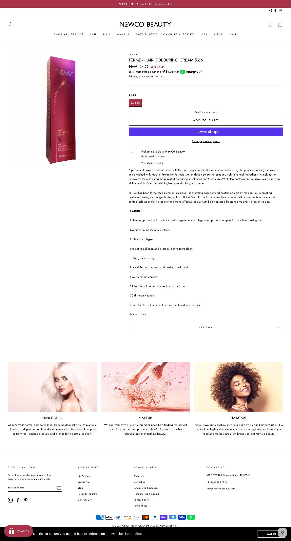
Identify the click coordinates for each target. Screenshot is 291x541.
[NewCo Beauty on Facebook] (18, 500)
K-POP (218, 34)
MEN (204, 34)
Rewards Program (87, 493)
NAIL (107, 34)
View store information (152, 162)
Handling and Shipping (146, 493)
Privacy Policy (141, 499)
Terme (133, 54)
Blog (80, 487)
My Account (84, 476)
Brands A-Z (84, 481)
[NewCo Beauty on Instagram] (10, 500)
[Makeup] (145, 387)
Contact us (139, 481)
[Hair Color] (52, 387)
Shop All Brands (69, 34)
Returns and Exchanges (146, 487)
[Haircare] (238, 387)
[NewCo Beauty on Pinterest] (25, 500)
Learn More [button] (133, 533)
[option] (145, 4)
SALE (233, 34)
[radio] (135, 103)
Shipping (133, 76)
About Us (139, 476)
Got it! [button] (271, 533)
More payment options (206, 141)
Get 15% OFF (85, 499)
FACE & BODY (146, 34)
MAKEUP (123, 34)
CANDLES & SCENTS (179, 34)
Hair (93, 34)
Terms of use (140, 505)
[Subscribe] (59, 487)
